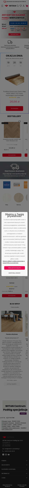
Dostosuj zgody (14, 273)
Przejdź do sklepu (14, 268)
